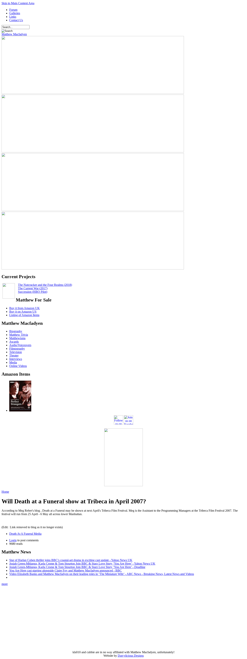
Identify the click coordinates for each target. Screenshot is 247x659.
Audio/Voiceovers (20, 345)
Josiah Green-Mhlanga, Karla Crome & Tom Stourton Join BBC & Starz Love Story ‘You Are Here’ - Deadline (77, 567)
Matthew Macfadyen (14, 34)
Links (12, 16)
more (5, 584)
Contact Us (16, 20)
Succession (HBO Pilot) (32, 291)
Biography (15, 331)
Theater (14, 355)
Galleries (14, 13)
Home (5, 491)
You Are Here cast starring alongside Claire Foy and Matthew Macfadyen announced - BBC (65, 570)
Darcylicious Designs (131, 655)
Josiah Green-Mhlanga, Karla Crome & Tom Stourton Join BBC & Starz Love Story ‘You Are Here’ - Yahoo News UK (82, 563)
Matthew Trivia (18, 334)
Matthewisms (17, 338)
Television (15, 352)
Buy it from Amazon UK (24, 308)
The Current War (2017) (32, 288)
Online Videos (18, 366)
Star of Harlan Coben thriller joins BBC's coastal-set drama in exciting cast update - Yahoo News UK (70, 560)
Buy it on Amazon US (22, 311)
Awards (14, 341)
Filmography (17, 348)
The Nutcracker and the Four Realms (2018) (45, 284)
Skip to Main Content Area (18, 3)
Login (13, 540)
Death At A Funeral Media (25, 533)
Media (13, 362)
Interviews (15, 359)
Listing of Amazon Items (24, 315)
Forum (13, 9)
